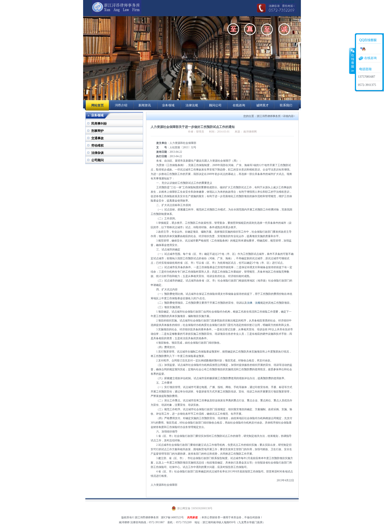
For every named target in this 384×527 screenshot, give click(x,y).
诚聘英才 (262, 105)
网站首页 (97, 105)
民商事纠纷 (99, 123)
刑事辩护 (97, 131)
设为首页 (276, 2)
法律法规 (192, 105)
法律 (249, 302)
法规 (257, 302)
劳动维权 (97, 145)
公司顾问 (97, 160)
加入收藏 (289, 2)
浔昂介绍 (121, 105)
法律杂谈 (97, 153)
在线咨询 (370, 58)
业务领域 (168, 105)
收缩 (352, 61)
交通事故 (97, 138)
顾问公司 (215, 105)
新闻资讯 (144, 105)
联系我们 (286, 105)
